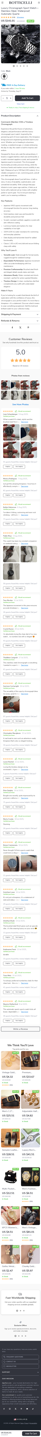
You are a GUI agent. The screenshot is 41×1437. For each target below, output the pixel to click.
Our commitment (8, 1395)
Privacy (26, 1423)
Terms (22, 1423)
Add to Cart (31, 1434)
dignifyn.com (6, 1383)
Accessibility (33, 1423)
